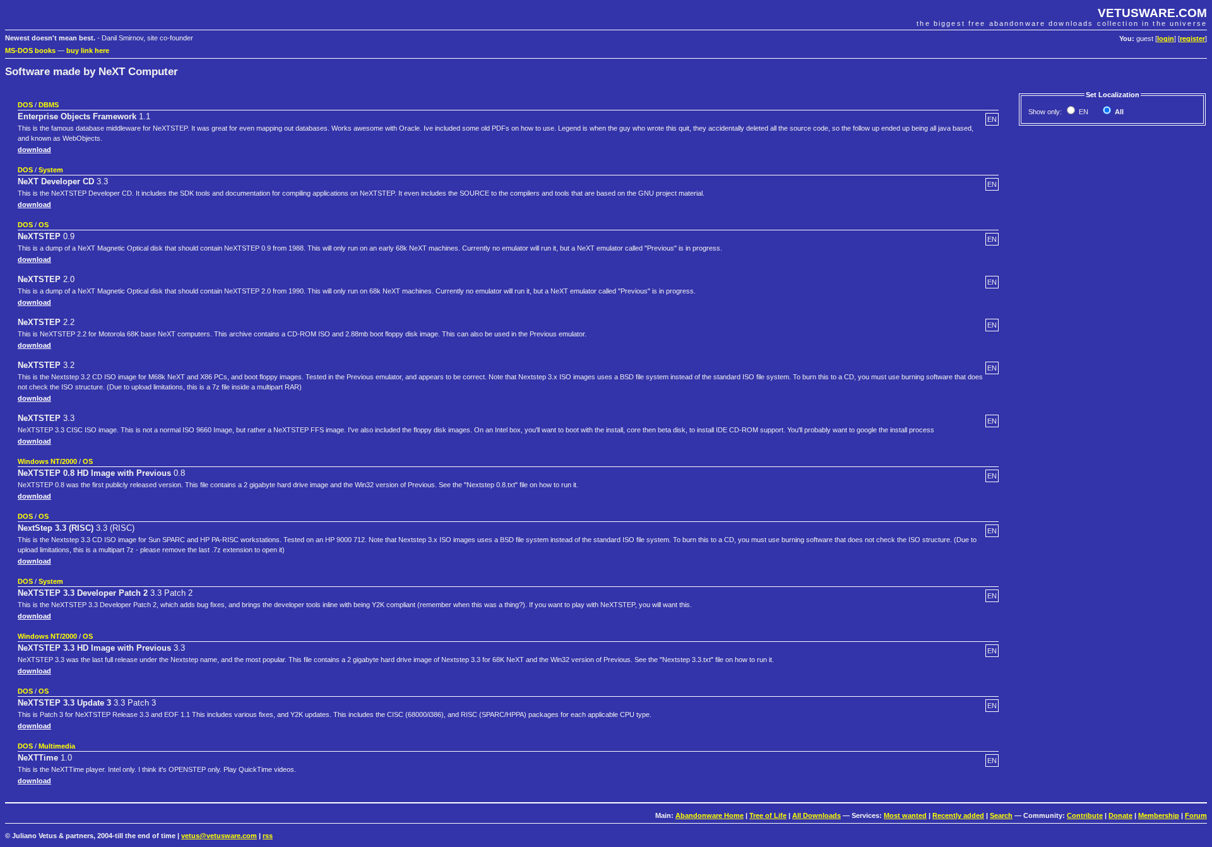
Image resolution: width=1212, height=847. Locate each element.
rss (268, 835)
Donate (1120, 815)
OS (44, 224)
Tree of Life (768, 815)
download (34, 149)
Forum (1196, 815)
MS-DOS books (30, 50)
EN (1082, 112)
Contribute (1085, 815)
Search (1001, 815)
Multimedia (57, 746)
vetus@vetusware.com (219, 835)
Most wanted (905, 815)
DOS (25, 105)
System (51, 170)
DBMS (49, 105)
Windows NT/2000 (47, 461)
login (1165, 38)
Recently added (958, 815)
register (1192, 38)
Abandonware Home (709, 815)
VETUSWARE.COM (1152, 13)
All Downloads (816, 815)
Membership (1158, 815)
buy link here (87, 50)
